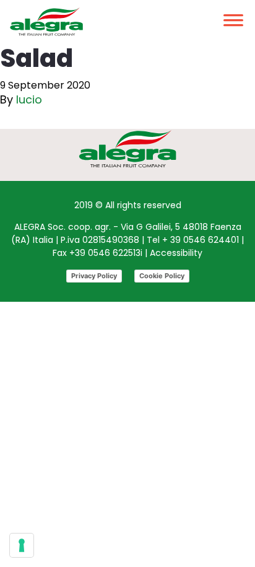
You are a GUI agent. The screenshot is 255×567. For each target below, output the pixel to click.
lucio (29, 99)
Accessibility (176, 253)
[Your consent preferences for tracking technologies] (21, 545)
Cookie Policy (161, 275)
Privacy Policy (94, 275)
